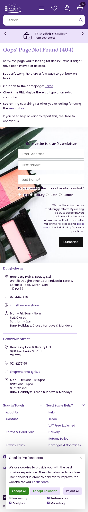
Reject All (72, 491)
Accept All (19, 491)
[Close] (80, 457)
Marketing (58, 503)
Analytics (18, 503)
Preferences (59, 498)
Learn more (40, 482)
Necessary (19, 498)
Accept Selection (45, 491)
